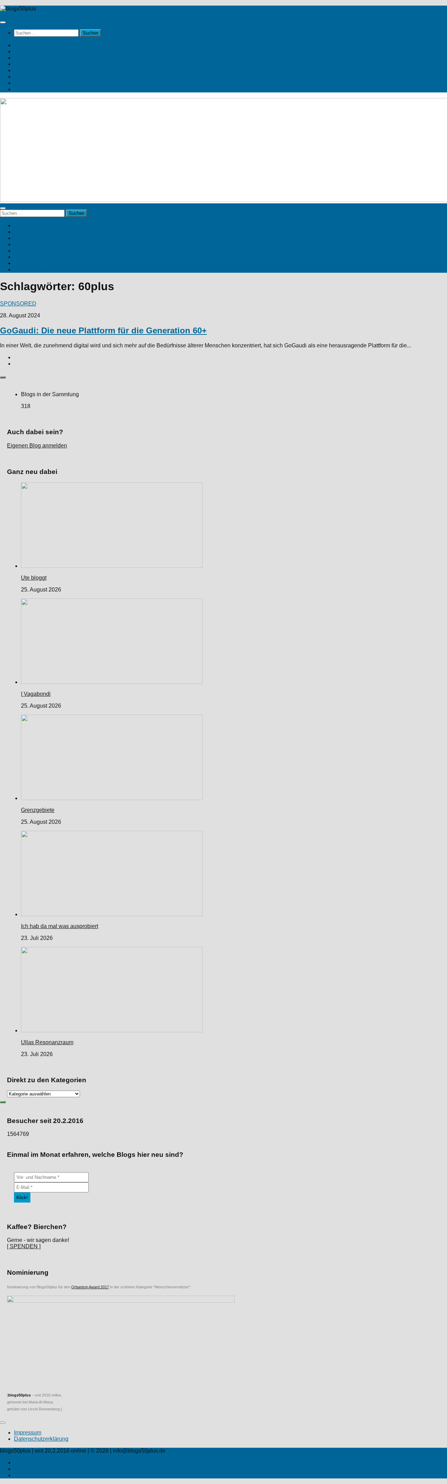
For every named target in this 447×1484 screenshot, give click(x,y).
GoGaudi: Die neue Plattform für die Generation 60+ (103, 330)
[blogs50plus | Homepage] (18, 9)
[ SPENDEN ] (24, 1246)
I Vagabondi (36, 694)
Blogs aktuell (30, 58)
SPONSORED (18, 304)
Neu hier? (26, 45)
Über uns (25, 83)
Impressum (27, 1433)
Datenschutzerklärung (41, 1439)
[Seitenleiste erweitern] (3, 377)
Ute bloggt (33, 578)
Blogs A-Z (26, 51)
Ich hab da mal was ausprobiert (59, 926)
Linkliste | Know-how (39, 64)
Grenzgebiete (37, 810)
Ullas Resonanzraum (47, 1042)
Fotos (21, 77)
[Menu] (3, 22)
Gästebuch (27, 70)
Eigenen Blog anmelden (37, 446)
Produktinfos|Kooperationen (48, 89)
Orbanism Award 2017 (90, 1287)
